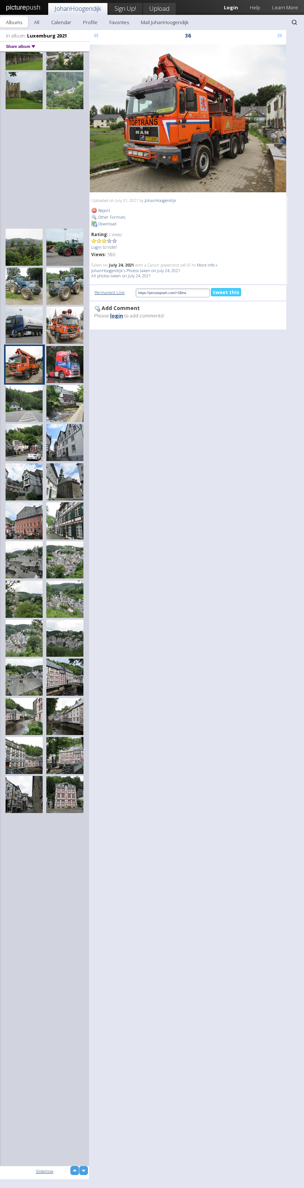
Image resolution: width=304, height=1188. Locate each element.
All (36, 22)
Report (103, 210)
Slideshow (44, 1171)
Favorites (119, 22)
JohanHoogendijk (77, 8)
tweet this (226, 292)
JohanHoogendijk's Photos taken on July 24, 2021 (135, 270)
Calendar (61, 22)
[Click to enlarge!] (188, 118)
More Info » (207, 265)
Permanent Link (110, 292)
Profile (90, 22)
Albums (14, 22)
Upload (159, 8)
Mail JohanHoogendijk (164, 22)
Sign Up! (125, 8)
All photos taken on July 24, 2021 (121, 275)
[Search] (294, 22)
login (116, 315)
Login (96, 247)
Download (106, 223)
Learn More (285, 7)
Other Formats (111, 217)
